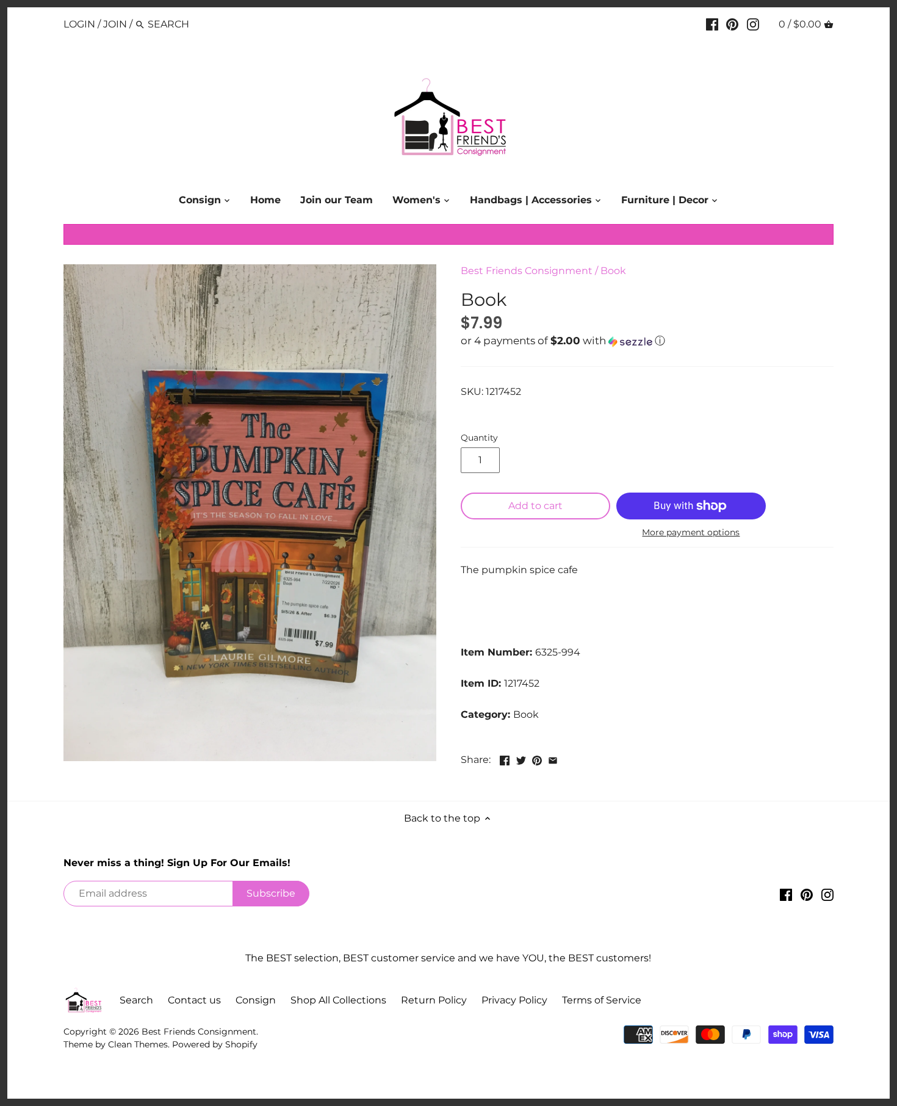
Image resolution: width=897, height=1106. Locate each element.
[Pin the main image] (537, 758)
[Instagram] (753, 23)
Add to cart (535, 505)
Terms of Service (601, 1000)
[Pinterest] (732, 23)
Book (613, 270)
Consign (256, 1000)
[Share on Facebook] (505, 758)
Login (79, 24)
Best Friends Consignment (527, 270)
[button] (647, 341)
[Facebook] (712, 23)
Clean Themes (138, 1044)
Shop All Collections (338, 1000)
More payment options (691, 532)
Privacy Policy (514, 1000)
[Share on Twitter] (521, 758)
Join (115, 24)
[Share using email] (553, 758)
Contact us (194, 1000)
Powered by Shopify (215, 1044)
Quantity (479, 438)
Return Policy (434, 1000)
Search (136, 1000)
